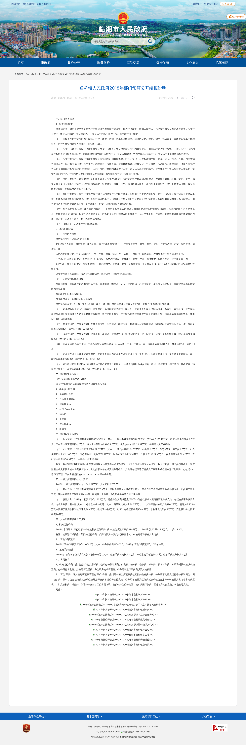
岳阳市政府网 (44, 3)
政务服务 (103, 62)
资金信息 (47, 74)
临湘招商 (222, 62)
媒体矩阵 (197, 3)
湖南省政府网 (29, 3)
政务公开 (74, 62)
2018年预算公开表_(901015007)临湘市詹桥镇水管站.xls (124, 634)
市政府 (45, 62)
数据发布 (162, 62)
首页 (21, 62)
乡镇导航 (207, 716)
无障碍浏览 (212, 3)
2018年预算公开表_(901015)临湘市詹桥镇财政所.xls (124, 594)
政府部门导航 (150, 716)
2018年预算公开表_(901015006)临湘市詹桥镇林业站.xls (124, 629)
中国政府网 (14, 3)
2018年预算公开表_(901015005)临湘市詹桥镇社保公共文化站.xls (124, 624)
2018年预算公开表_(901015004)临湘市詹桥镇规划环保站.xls (124, 619)
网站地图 (151, 736)
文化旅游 (192, 62)
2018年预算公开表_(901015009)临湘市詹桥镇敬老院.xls (124, 644)
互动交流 (133, 62)
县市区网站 (93, 716)
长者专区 (229, 3)
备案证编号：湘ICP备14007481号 (142, 726)
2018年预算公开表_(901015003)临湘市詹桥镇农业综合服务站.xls (124, 614)
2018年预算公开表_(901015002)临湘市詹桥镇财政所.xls (124, 609)
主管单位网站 (36, 716)
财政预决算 (59, 74)
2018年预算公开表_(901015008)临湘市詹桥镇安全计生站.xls (124, 639)
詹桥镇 (97, 74)
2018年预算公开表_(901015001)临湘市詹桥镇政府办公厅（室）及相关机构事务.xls (124, 604)
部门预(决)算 (72, 74)
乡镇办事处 (86, 74)
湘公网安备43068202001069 (136, 731)
